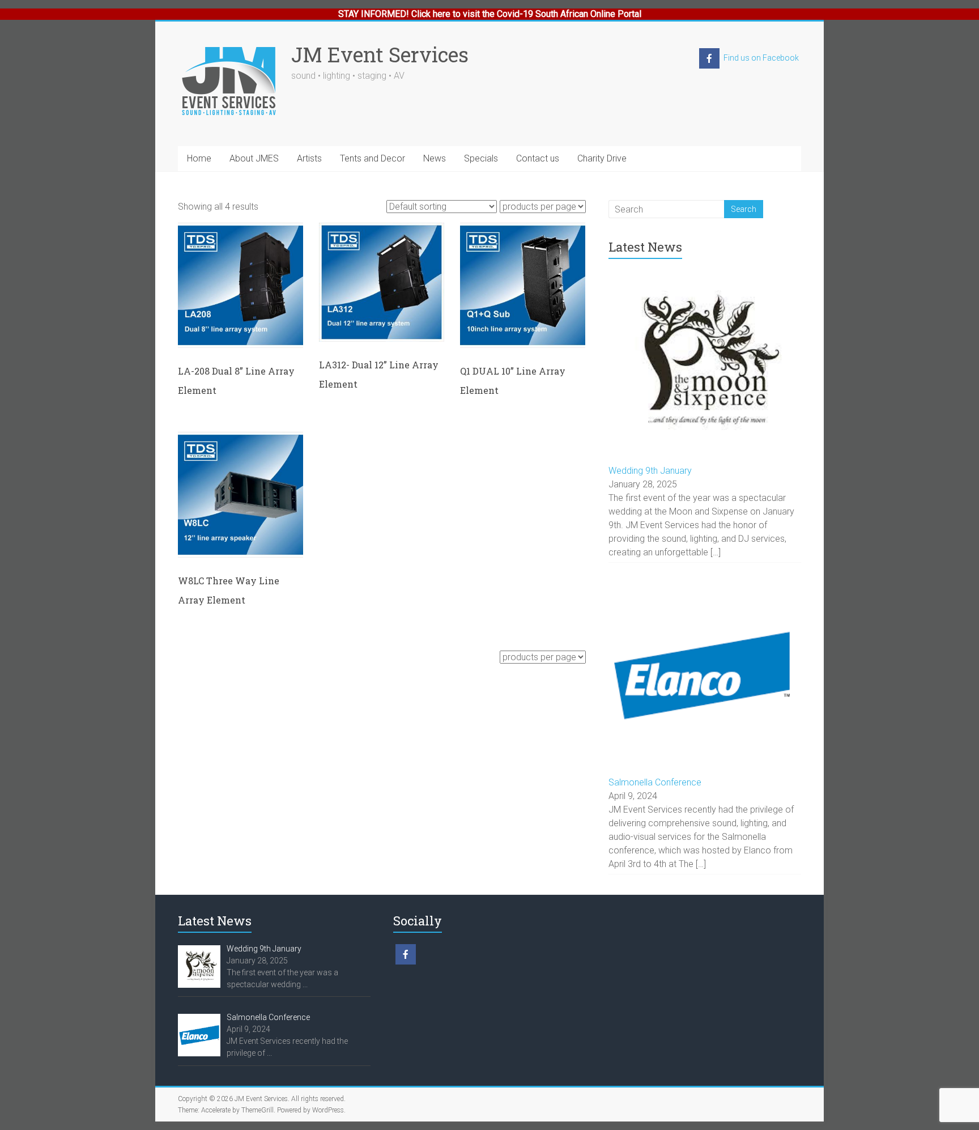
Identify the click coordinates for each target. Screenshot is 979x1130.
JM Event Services (380, 54)
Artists (309, 158)
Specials (481, 158)
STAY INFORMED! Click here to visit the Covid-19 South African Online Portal (489, 14)
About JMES (254, 158)
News (434, 158)
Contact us (537, 158)
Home (199, 158)
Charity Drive (602, 158)
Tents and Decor (372, 158)
